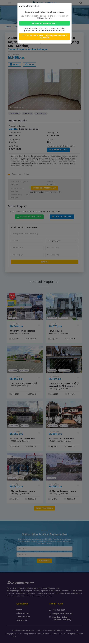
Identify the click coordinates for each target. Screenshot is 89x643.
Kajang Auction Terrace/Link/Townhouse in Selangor (44, 36)
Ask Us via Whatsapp (46, 23)
